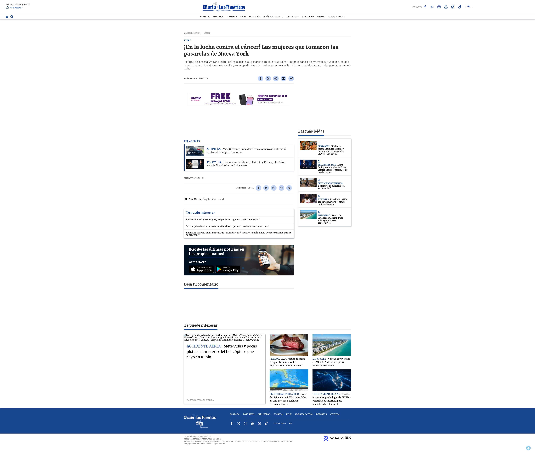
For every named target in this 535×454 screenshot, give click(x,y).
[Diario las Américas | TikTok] (460, 6)
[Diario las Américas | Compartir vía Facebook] (260, 78)
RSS (290, 423)
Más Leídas (264, 414)
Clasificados (336, 17)
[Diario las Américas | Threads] (453, 6)
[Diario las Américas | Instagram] (439, 6)
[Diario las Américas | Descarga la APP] (202, 269)
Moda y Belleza (207, 199)
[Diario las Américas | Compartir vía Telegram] (291, 78)
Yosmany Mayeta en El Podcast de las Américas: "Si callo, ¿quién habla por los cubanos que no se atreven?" (238, 234)
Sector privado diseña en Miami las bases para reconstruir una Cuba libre (227, 226)
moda (222, 199)
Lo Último (218, 17)
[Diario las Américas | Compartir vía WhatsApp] (276, 78)
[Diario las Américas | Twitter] (432, 6)
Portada (205, 17)
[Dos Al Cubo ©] (337, 440)
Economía (254, 17)
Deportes (292, 17)
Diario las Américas (192, 33)
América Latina (273, 17)
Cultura (307, 17)
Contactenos (280, 423)
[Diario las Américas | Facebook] (425, 6)
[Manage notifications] (528, 448)
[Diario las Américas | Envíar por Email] (283, 78)
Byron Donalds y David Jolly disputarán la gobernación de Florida (222, 220)
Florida (232, 17)
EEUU (243, 17)
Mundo (321, 17)
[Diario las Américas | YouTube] (446, 6)
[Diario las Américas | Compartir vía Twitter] (268, 78)
